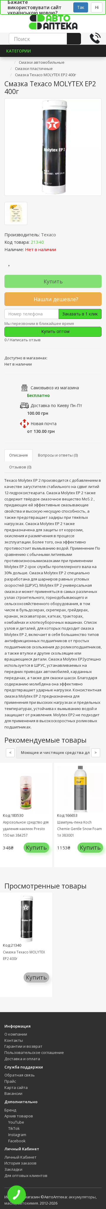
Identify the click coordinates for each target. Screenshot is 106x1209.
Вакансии (13, 1093)
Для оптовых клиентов (25, 1175)
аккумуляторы (82, 1197)
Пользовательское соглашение (34, 1052)
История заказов (20, 1163)
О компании (15, 1034)
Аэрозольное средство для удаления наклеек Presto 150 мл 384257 (26, 829)
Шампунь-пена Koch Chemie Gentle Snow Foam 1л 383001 (79, 829)
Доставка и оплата (22, 1058)
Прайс (10, 1081)
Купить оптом (54, 331)
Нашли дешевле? (55, 299)
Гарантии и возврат (23, 1046)
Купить (53, 281)
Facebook (16, 1140)
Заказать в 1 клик (80, 314)
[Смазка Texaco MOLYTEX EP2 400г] (53, 147)
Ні (97, 7)
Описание (18, 455)
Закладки (13, 1169)
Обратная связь (19, 1075)
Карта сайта (16, 1087)
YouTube (15, 1122)
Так (80, 7)
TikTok (13, 1128)
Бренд (10, 1110)
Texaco (48, 234)
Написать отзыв (25, 339)
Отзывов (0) (20, 467)
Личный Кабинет (20, 1157)
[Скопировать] (48, 242)
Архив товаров (18, 1116)
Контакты (13, 1040)
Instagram (16, 1134)
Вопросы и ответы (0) (58, 455)
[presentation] (5, 819)
